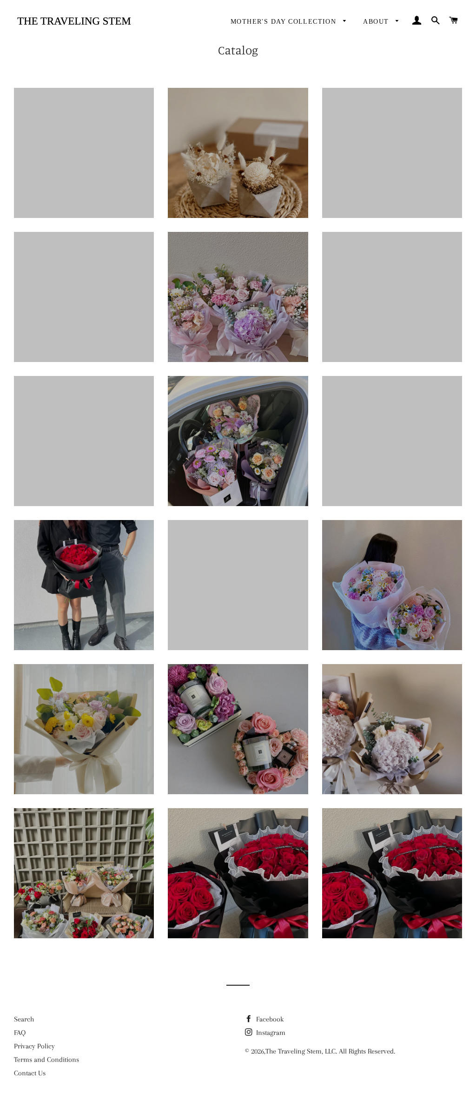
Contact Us (30, 1073)
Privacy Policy (34, 1046)
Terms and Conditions (46, 1059)
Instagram (269, 1032)
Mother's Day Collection (285, 21)
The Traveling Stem (293, 1051)
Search (24, 1019)
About (377, 21)
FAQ (20, 1032)
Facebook (269, 1019)
